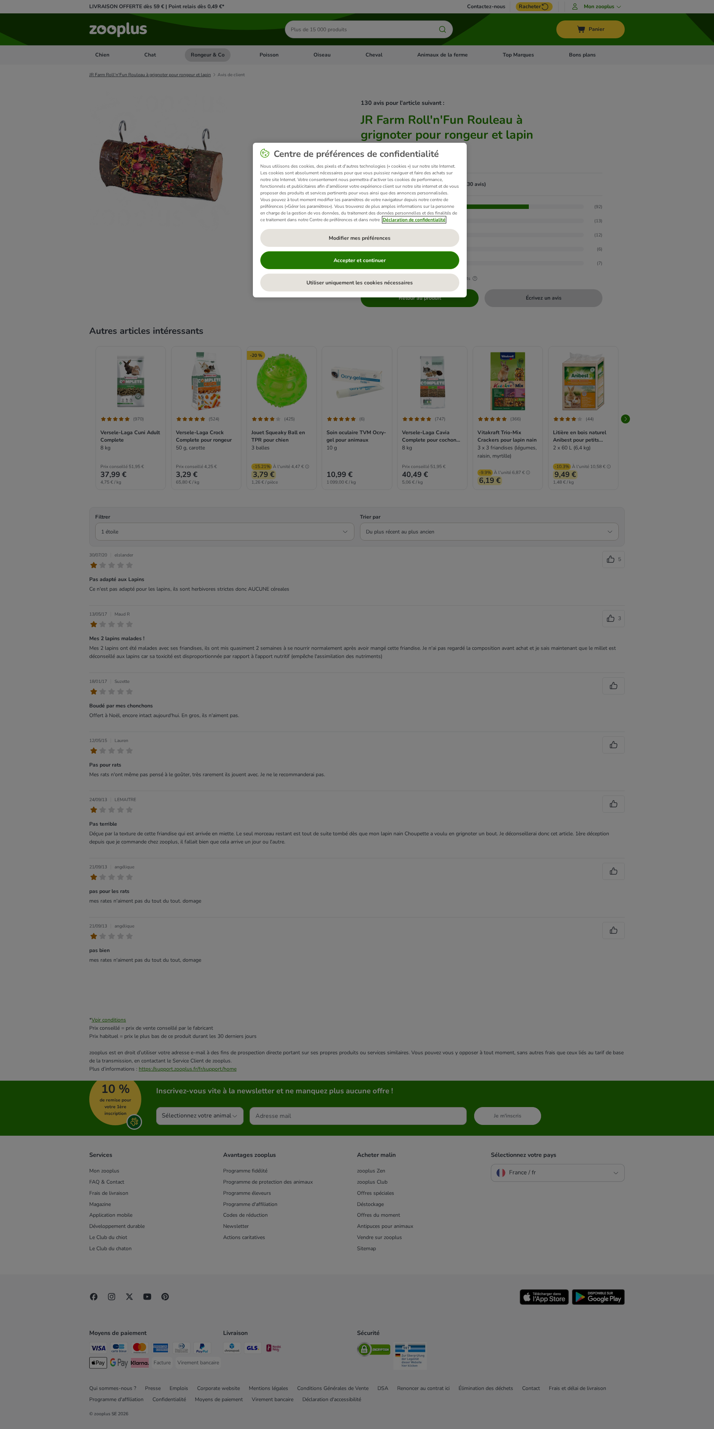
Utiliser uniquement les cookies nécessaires (359, 282)
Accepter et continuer (360, 260)
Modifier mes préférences (359, 238)
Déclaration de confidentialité (414, 220)
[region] (360, 220)
